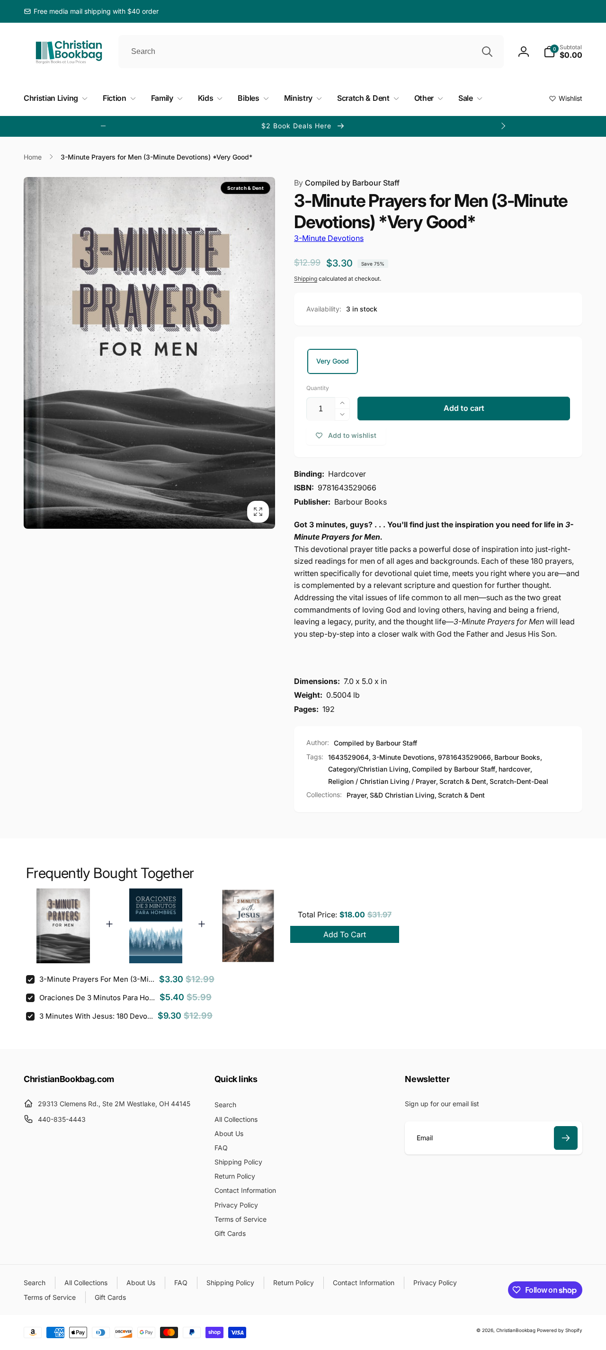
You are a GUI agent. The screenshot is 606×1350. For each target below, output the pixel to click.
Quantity (317, 388)
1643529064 (348, 757)
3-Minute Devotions (329, 238)
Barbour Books (517, 757)
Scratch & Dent (462, 781)
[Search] (487, 51)
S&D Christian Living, (403, 795)
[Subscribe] (566, 1138)
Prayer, (357, 795)
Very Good (332, 361)
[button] (563, 51)
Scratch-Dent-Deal (519, 781)
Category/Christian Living (368, 769)
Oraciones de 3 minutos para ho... (97, 997)
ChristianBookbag (515, 1330)
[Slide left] (103, 126)
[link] (91, 11)
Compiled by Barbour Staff (347, 182)
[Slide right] (503, 126)
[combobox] (311, 51)
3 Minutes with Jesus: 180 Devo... (96, 1016)
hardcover (514, 769)
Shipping (305, 278)
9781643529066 (464, 757)
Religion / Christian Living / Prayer (382, 781)
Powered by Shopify (559, 1330)
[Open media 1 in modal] (149, 353)
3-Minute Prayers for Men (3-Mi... (96, 979)
